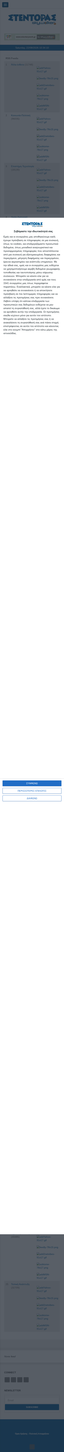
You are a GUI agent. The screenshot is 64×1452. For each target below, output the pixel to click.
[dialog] (32, 726)
